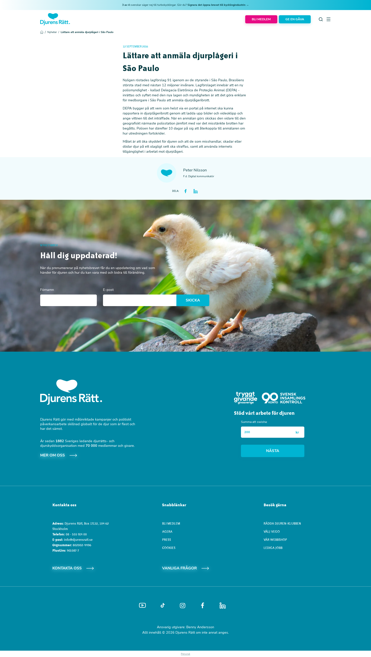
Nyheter (53, 32)
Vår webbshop (275, 540)
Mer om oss (52, 455)
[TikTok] (162, 605)
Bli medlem (171, 523)
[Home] (55, 19)
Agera (167, 531)
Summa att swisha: (254, 422)
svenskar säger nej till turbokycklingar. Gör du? (185, 5)
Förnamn (47, 289)
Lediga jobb (273, 548)
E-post (108, 289)
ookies (169, 548)
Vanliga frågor (179, 568)
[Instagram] (182, 605)
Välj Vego (272, 531)
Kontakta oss (67, 568)
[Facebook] (202, 605)
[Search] (320, 19)
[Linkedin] (222, 605)
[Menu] (328, 19)
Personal (185, 653)
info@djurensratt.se (78, 540)
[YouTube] (142, 605)
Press (166, 540)
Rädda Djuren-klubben (282, 523)
